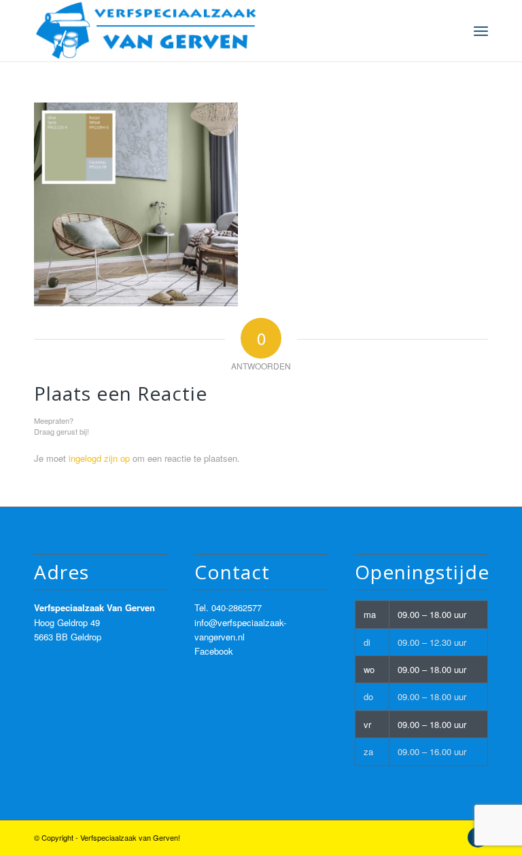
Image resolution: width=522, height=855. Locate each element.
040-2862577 (236, 607)
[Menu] (481, 30)
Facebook (213, 650)
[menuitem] (481, 30)
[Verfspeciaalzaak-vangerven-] (146, 30)
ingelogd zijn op (99, 458)
